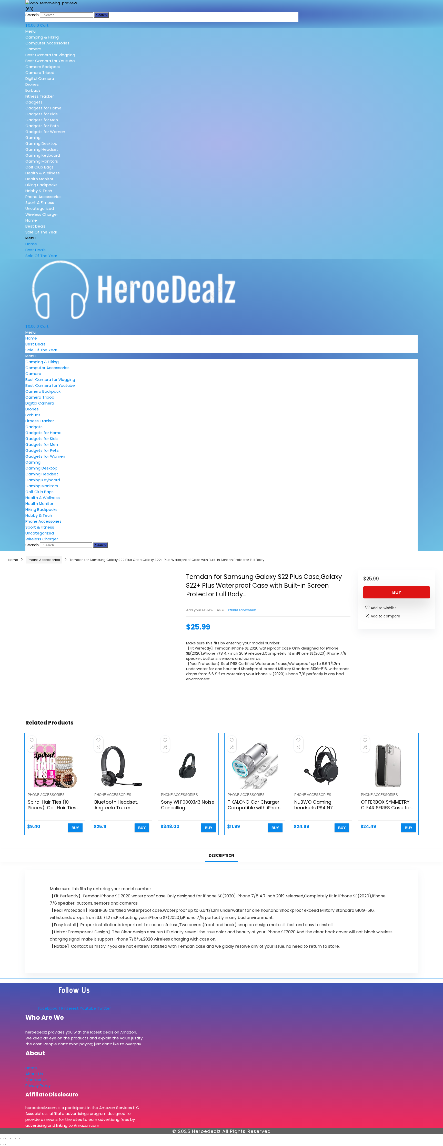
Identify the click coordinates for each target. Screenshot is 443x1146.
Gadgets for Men (41, 120)
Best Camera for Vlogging (50, 55)
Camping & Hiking (42, 37)
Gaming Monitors (41, 161)
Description (221, 855)
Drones (32, 84)
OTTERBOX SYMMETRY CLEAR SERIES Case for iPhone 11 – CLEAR (386, 807)
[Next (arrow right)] (7, 1144)
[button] (62, 31)
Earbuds (33, 90)
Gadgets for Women (45, 131)
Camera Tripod (39, 72)
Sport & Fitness (39, 202)
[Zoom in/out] (2, 1138)
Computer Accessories (47, 43)
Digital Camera (39, 78)
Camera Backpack (43, 66)
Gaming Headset (41, 149)
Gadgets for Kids (41, 114)
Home (31, 220)
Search (32, 14)
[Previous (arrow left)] (2, 1144)
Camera (33, 49)
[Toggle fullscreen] (7, 1138)
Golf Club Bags (39, 167)
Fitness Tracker (39, 96)
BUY (396, 592)
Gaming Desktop (41, 143)
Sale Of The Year (41, 232)
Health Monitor (39, 179)
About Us (34, 1073)
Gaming (33, 137)
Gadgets (34, 102)
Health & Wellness (42, 173)
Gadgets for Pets (42, 125)
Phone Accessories (43, 196)
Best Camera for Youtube (50, 60)
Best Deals (35, 226)
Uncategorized (39, 208)
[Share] (12, 1138)
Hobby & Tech (38, 190)
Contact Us (36, 1079)
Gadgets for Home (43, 108)
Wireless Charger (41, 214)
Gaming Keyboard (42, 155)
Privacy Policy (38, 1085)
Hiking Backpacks (41, 184)
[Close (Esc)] (17, 1138)
